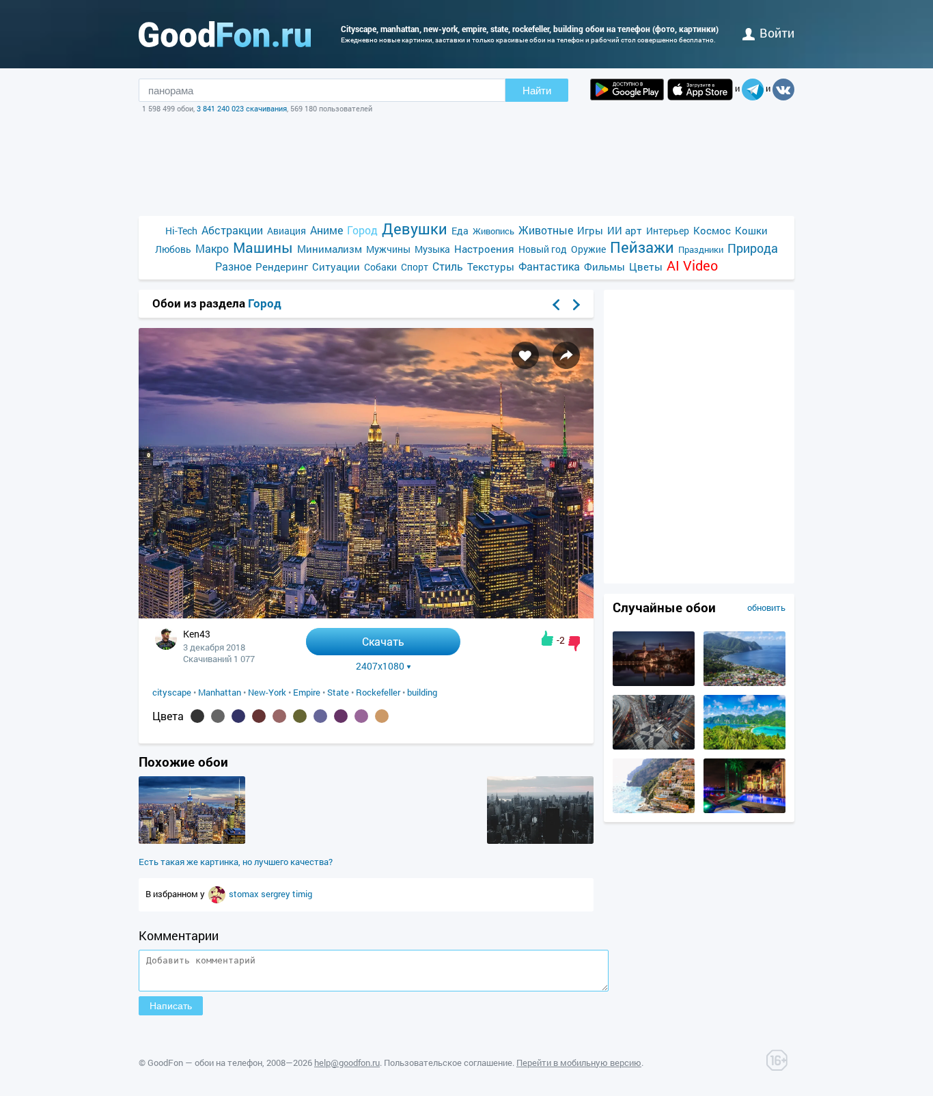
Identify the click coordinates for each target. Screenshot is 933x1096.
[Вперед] (576, 304)
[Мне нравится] (547, 638)
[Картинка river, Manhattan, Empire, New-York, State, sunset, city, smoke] (540, 840)
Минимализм (329, 249)
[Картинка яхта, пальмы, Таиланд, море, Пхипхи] (744, 746)
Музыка (432, 249)
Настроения (484, 249)
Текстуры (490, 266)
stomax (245, 894)
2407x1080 (380, 666)
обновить (766, 607)
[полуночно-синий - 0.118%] (238, 716)
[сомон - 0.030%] (382, 716)
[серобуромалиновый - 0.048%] (320, 716)
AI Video (692, 265)
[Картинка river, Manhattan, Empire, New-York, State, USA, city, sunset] (192, 840)
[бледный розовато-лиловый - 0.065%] (279, 716)
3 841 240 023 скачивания (242, 108)
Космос (712, 230)
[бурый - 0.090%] (259, 716)
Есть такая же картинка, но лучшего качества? (236, 861)
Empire (306, 692)
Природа (752, 248)
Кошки (751, 230)
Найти (537, 90)
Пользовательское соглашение (448, 1062)
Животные (545, 230)
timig (302, 894)
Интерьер (667, 230)
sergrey (276, 894)
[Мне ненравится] (574, 643)
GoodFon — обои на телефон (205, 1062)
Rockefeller (378, 692)
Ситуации (336, 266)
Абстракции (232, 230)
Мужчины (388, 249)
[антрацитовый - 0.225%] (197, 716)
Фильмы (604, 266)
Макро (212, 248)
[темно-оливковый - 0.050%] (300, 716)
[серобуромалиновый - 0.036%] (361, 716)
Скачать (383, 641)
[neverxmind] (218, 894)
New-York (267, 692)
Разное (233, 266)
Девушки (414, 228)
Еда (460, 230)
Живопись (493, 231)
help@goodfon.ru (347, 1062)
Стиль (447, 266)
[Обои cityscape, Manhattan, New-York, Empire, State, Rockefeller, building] (366, 614)
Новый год (542, 249)
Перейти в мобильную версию (578, 1062)
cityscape (171, 692)
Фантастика (549, 266)
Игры (590, 230)
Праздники (700, 249)
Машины (263, 248)
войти (777, 33)
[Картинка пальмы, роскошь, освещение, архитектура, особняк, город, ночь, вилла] (744, 810)
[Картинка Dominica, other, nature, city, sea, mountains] (744, 682)
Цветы (646, 266)
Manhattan (219, 692)
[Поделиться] (566, 355)
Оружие (588, 249)
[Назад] (556, 304)
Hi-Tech (181, 230)
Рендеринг (281, 266)
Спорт (414, 266)
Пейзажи (642, 247)
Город (362, 230)
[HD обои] (627, 89)
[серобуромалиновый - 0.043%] (341, 716)
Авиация (286, 230)
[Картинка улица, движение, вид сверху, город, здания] (654, 746)
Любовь (173, 249)
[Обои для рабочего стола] (225, 34)
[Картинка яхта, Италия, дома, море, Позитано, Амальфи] (654, 810)
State (338, 692)
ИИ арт (624, 230)
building (422, 692)
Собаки (380, 266)
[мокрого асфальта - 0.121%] (218, 716)
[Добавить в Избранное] (525, 355)
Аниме (326, 230)
